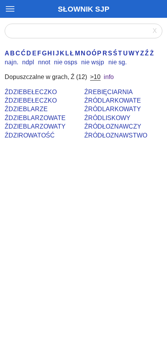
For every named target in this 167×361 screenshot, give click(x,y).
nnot (44, 62)
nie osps (65, 62)
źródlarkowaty (112, 109)
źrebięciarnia (108, 92)
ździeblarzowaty (35, 126)
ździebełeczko (31, 92)
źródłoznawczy (112, 126)
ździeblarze (26, 109)
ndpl (28, 62)
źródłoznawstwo (115, 135)
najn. (11, 62)
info (109, 77)
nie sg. (117, 62)
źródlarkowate (112, 100)
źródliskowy (107, 118)
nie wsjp (92, 62)
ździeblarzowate (35, 118)
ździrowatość (30, 135)
